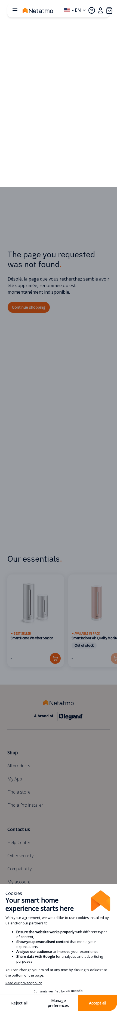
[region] (58, 620)
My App (14, 779)
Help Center (18, 842)
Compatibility (19, 869)
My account (18, 882)
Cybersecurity (20, 856)
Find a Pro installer (25, 805)
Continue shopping (28, 307)
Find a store (18, 792)
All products (18, 766)
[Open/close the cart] (109, 10)
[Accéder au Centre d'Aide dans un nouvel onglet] (91, 10)
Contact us (18, 829)
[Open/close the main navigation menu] (15, 10)
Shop (12, 753)
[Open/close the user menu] (100, 10)
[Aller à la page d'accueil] (43, 10)
